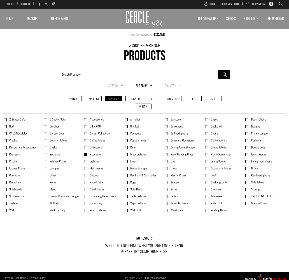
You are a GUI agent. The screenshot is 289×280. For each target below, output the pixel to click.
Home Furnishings (221, 154)
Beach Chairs (258, 119)
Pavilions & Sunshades (143, 175)
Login (212, 4)
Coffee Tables (97, 140)
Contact (25, 4)
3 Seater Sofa (57, 119)
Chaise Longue (259, 133)
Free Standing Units (181, 154)
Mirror (173, 168)
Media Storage (138, 168)
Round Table (96, 182)
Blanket (134, 126)
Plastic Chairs (178, 175)
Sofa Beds (136, 189)
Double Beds (257, 147)
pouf (213, 175)
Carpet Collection (99, 133)
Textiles (13, 203)
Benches (54, 126)
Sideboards (15, 189)
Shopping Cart (259, 4)
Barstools (176, 119)
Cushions (255, 140)
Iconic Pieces (258, 154)
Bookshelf (216, 126)
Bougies (255, 126)
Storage (255, 189)
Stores (231, 19)
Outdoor (94, 175)
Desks (53, 147)
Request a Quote (230, 4)
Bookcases (176, 126)
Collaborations (207, 19)
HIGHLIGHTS (251, 19)
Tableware (216, 196)
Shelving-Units (219, 182)
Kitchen (13, 161)
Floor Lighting (138, 154)
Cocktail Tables (58, 140)
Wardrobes (176, 210)
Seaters (174, 182)
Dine (132, 147)
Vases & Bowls (179, 203)
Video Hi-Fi (217, 203)
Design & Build (60, 19)
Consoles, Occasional (182, 140)
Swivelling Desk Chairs (102, 196)
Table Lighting (138, 196)
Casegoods (136, 133)
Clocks (13, 140)
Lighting (94, 161)
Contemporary (218, 140)
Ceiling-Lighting (179, 133)
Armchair (135, 119)
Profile (10, 4)
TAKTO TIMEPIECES (261, 196)
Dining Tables (218, 147)
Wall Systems (97, 210)
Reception (15, 182)
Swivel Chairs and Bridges (64, 196)
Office (254, 168)
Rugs (133, 182)
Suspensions (16, 196)
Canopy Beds (56, 133)
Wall (11, 210)
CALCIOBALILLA (18, 133)
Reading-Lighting (260, 175)
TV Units (54, 203)
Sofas (173, 189)
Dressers (14, 154)
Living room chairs (261, 161)
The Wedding (275, 19)
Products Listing (144, 35)
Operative (14, 175)
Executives (96, 154)
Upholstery (95, 203)
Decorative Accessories (23, 147)
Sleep (52, 189)
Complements (138, 140)
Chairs (214, 133)
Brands (32, 19)
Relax (52, 182)
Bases (214, 119)
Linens (134, 161)
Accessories (96, 119)
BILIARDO (95, 126)
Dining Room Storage (182, 147)
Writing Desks (218, 210)
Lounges (54, 168)
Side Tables (257, 182)
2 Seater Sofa (17, 119)
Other (52, 175)
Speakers (215, 189)
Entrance (54, 154)
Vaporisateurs (138, 203)
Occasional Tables (220, 168)
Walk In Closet (259, 203)
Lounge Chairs (17, 168)
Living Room (217, 161)
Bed (11, 126)
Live (172, 161)
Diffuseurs (95, 147)
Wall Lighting (57, 210)
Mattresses (96, 168)
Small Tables (96, 189)
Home (9, 19)
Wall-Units (136, 210)
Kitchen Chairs (57, 161)
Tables (174, 196)
